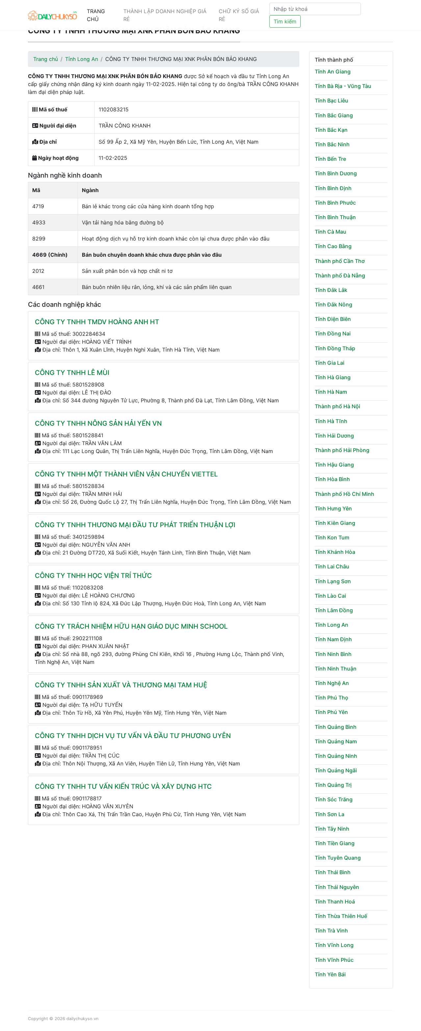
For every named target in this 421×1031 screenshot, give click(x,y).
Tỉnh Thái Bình (333, 872)
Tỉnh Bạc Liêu (331, 100)
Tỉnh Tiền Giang (335, 843)
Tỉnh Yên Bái (330, 974)
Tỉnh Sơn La (329, 814)
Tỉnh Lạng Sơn (333, 581)
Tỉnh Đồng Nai (333, 333)
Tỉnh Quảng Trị (333, 785)
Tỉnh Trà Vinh (331, 930)
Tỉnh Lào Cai (330, 595)
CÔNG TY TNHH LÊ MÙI (72, 373)
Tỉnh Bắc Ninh (332, 144)
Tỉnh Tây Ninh (332, 828)
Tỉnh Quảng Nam (336, 741)
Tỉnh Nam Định (333, 639)
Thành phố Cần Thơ (340, 261)
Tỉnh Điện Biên (333, 319)
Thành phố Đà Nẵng (340, 275)
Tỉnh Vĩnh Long (334, 945)
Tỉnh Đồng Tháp (335, 348)
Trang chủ (45, 59)
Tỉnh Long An (81, 59)
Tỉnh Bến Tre (330, 159)
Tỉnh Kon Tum (332, 537)
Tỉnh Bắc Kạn (331, 130)
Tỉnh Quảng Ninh (336, 756)
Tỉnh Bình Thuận (335, 217)
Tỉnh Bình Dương (336, 173)
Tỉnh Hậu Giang (334, 464)
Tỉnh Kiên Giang (335, 523)
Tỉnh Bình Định (333, 188)
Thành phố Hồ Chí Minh (344, 494)
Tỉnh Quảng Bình (336, 727)
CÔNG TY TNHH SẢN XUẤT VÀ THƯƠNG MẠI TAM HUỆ (121, 685)
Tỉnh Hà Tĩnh (331, 421)
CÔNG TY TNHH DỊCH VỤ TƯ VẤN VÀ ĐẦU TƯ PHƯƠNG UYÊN (133, 736)
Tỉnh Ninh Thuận (336, 668)
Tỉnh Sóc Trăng (334, 799)
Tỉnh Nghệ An (332, 683)
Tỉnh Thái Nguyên (337, 887)
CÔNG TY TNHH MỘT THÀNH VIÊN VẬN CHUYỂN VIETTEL (126, 474)
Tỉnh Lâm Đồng (334, 610)
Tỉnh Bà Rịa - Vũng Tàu (343, 86)
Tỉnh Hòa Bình (332, 479)
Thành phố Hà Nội (337, 406)
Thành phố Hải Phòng (342, 450)
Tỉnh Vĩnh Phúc (334, 960)
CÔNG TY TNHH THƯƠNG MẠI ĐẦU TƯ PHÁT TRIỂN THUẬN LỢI (135, 525)
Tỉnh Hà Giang (333, 377)
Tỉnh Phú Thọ (331, 697)
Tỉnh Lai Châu (332, 566)
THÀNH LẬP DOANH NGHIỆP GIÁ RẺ (165, 15)
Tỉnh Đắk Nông (333, 304)
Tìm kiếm (285, 21)
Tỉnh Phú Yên (331, 712)
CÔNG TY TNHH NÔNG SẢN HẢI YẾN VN (98, 423)
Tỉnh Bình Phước (335, 202)
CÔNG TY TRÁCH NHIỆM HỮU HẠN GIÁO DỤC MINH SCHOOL (131, 626)
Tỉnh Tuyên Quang (338, 857)
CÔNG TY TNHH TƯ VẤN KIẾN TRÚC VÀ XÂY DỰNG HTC (123, 786)
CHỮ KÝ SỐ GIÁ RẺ (239, 15)
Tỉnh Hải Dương (334, 435)
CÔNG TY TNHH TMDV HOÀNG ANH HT (97, 322)
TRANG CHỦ (96, 15)
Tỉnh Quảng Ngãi (336, 770)
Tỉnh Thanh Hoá (335, 901)
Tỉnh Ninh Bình (333, 654)
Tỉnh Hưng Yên (333, 508)
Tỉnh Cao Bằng (333, 246)
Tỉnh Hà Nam (331, 391)
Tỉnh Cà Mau (330, 231)
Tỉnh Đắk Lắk (331, 290)
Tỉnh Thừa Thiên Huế (341, 916)
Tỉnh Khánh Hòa (335, 552)
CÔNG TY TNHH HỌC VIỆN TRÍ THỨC (93, 576)
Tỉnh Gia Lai (329, 362)
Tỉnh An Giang (333, 71)
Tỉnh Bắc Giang (334, 115)
